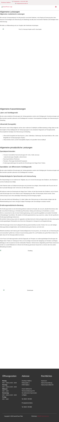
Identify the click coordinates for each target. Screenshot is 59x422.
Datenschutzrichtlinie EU (47, 384)
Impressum (44, 380)
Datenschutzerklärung (46, 382)
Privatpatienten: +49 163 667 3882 (20, 1)
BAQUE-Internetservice (43, 416)
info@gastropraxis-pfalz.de (22, 3)
